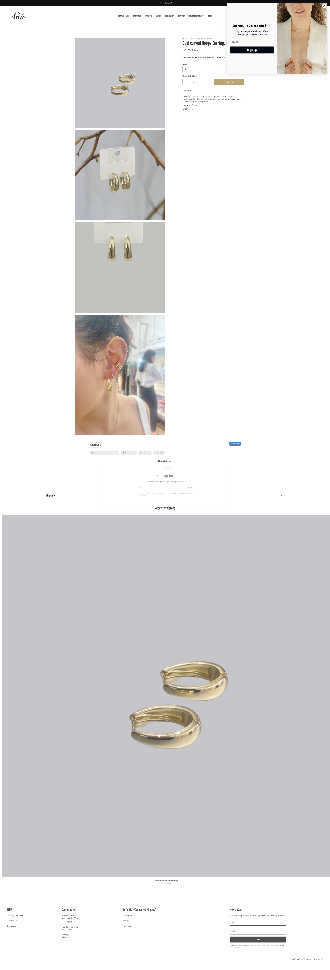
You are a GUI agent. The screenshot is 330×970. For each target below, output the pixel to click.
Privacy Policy (178, 493)
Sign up (252, 50)
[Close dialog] (324, 6)
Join (190, 487)
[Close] (225, 469)
